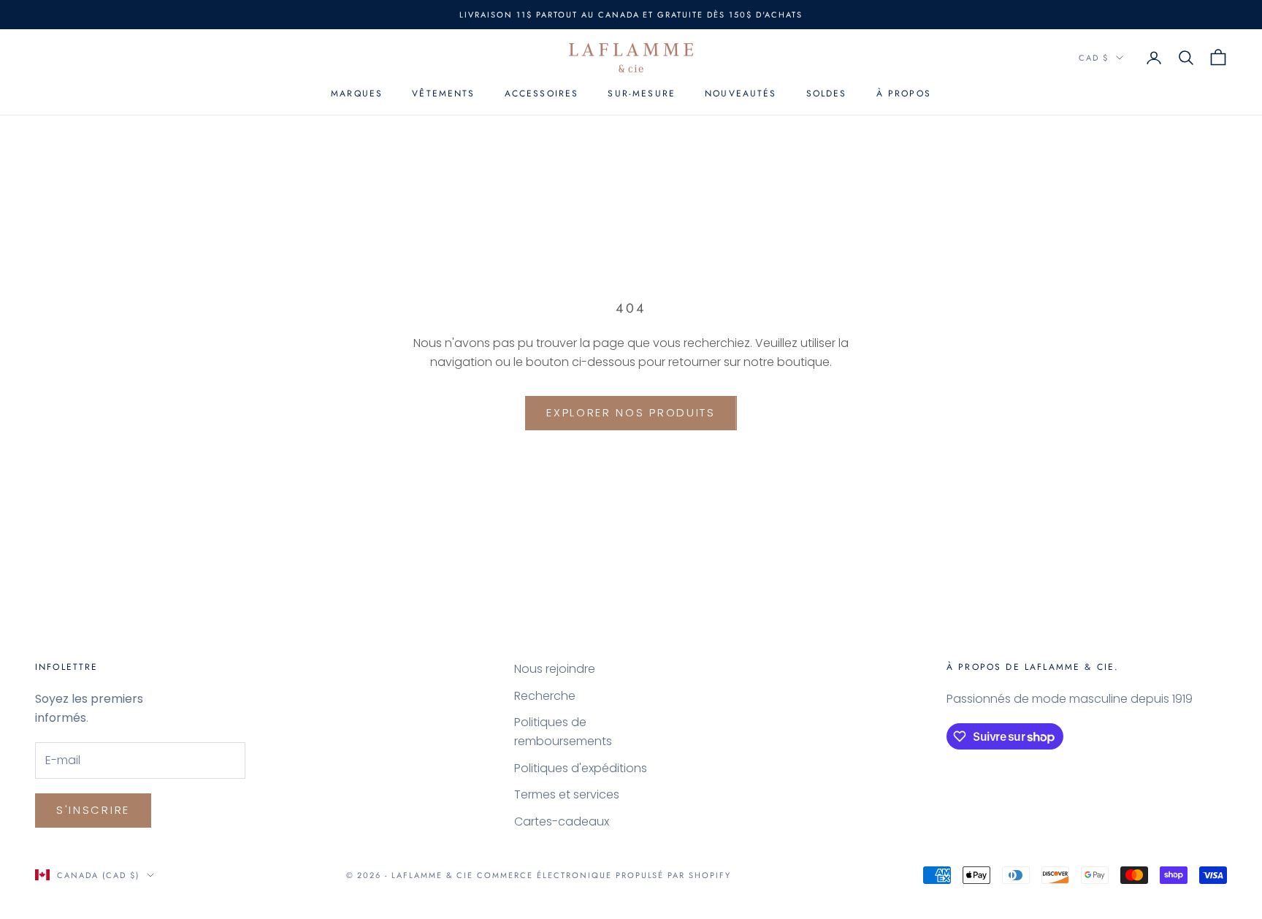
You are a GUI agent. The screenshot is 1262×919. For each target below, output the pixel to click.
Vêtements (443, 94)
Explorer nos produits (631, 412)
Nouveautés (741, 94)
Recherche (544, 695)
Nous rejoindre (554, 668)
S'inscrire (93, 809)
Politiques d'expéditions (580, 768)
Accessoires (542, 94)
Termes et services (566, 794)
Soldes (826, 94)
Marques (357, 94)
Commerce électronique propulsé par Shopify (604, 875)
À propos (903, 94)
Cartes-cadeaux (561, 821)
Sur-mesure (642, 94)
